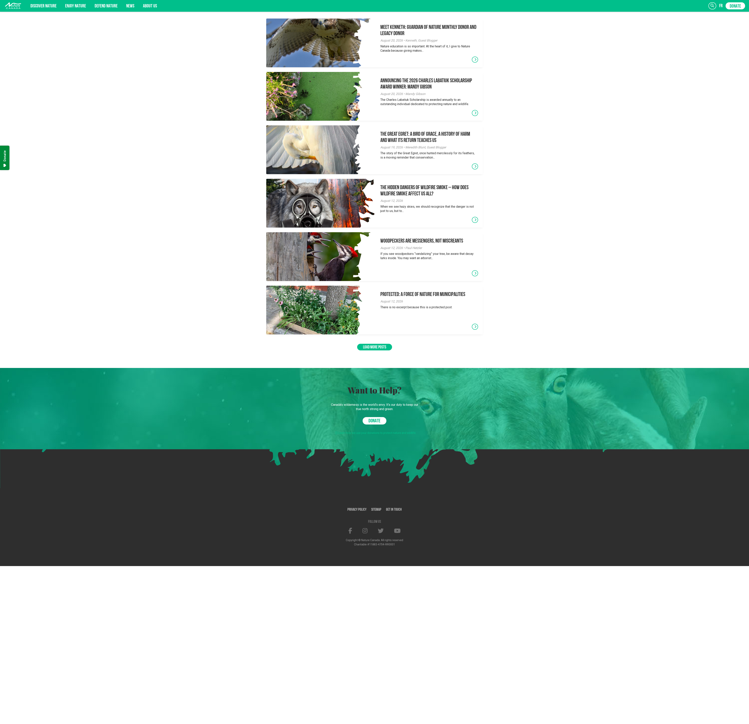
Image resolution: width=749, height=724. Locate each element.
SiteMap (376, 510)
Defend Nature (106, 6)
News (130, 6)
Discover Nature (43, 6)
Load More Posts (374, 347)
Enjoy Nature (75, 6)
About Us (150, 6)
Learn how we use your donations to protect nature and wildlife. (377, 432)
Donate (735, 6)
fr (721, 6)
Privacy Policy (357, 510)
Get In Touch (394, 510)
